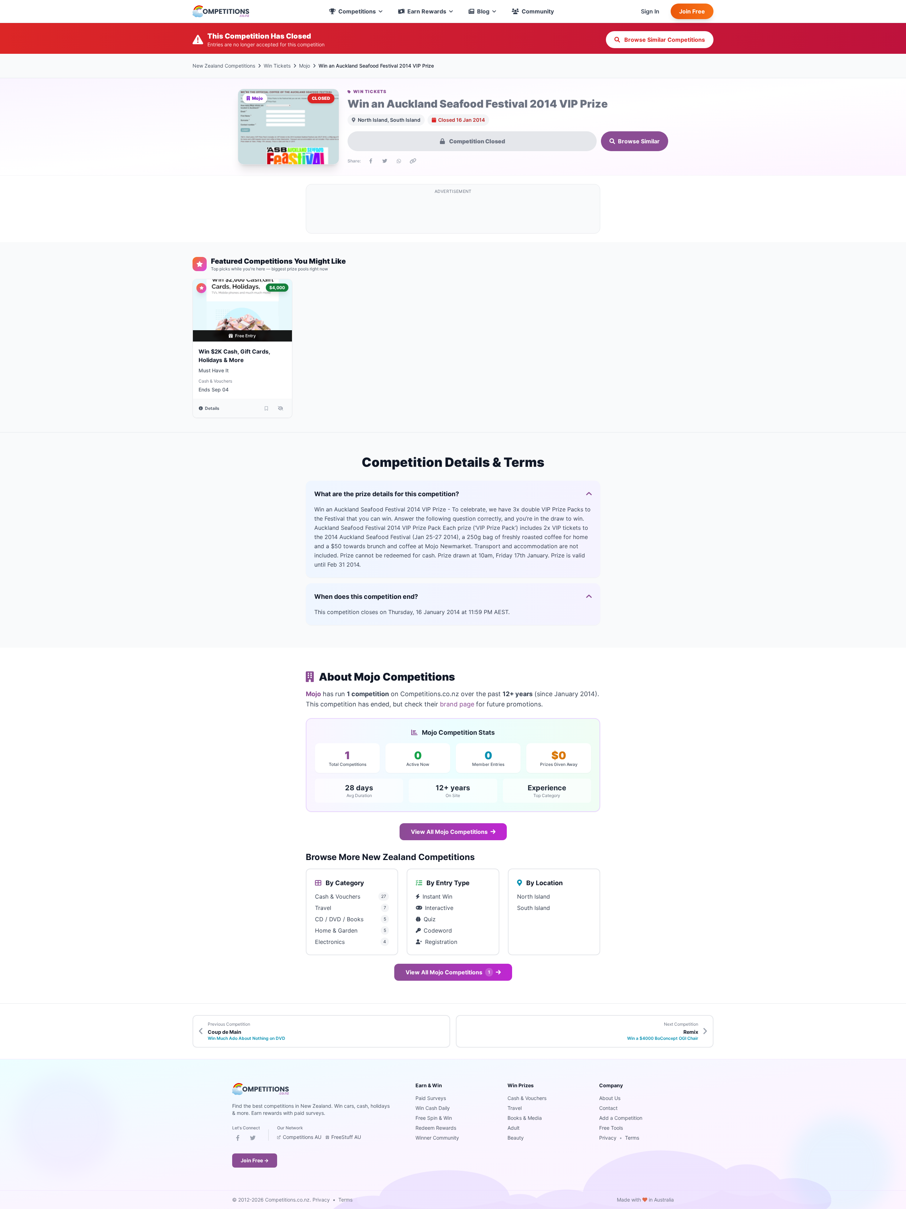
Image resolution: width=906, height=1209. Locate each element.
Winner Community (437, 1138)
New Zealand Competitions (224, 66)
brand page (457, 704)
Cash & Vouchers (215, 381)
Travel (515, 1108)
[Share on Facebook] (370, 161)
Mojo (304, 66)
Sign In (650, 11)
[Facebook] (237, 1139)
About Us (609, 1098)
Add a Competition (620, 1118)
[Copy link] (413, 161)
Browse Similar (639, 141)
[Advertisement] (453, 213)
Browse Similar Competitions (664, 39)
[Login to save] (266, 408)
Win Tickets (277, 66)
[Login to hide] (280, 408)
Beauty (516, 1138)
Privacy (608, 1138)
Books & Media (525, 1118)
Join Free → (255, 1160)
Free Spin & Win (433, 1118)
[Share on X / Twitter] (384, 161)
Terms (632, 1138)
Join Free (692, 11)
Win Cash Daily (432, 1108)
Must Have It (214, 370)
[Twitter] (252, 1139)
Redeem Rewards (435, 1128)
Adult (514, 1128)
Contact (608, 1108)
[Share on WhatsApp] (399, 161)
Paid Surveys (430, 1098)
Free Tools (611, 1128)
